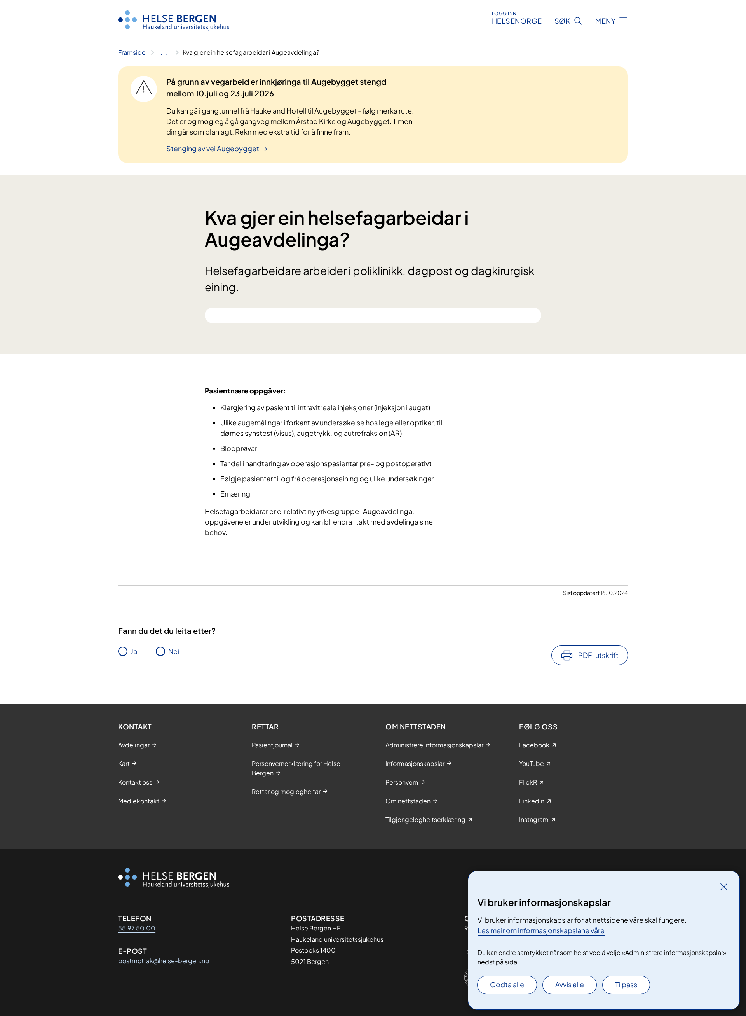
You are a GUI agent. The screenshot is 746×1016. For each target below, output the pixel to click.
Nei (173, 651)
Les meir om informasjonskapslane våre (541, 930)
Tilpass (626, 984)
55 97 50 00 (136, 928)
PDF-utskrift (598, 655)
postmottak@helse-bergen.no (163, 961)
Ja (134, 651)
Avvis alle (569, 984)
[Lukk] (724, 886)
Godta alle (507, 984)
